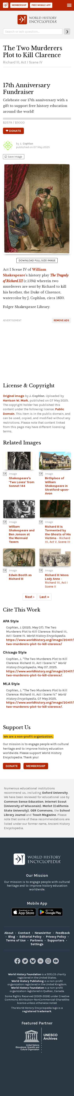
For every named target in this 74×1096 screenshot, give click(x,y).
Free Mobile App (41, 5)
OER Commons (41, 810)
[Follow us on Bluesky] (33, 963)
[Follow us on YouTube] (56, 963)
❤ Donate (13, 131)
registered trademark (36, 1011)
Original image (13, 396)
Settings (37, 944)
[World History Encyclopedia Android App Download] (50, 912)
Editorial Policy (30, 936)
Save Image (13, 157)
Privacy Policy (56, 936)
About (8, 933)
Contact (24, 933)
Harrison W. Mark (15, 400)
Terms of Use (16, 940)
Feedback (63, 933)
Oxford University (55, 793)
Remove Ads (61, 320)
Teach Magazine (44, 815)
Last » (44, 597)
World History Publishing (27, 981)
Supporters (55, 940)
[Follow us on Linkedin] (40, 963)
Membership (19, 5)
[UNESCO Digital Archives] (37, 1040)
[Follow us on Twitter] (25, 963)
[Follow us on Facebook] (17, 963)
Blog (11, 936)
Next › (29, 597)
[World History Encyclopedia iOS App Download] (23, 912)
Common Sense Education (23, 801)
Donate (12, 766)
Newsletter (43, 933)
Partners (36, 940)
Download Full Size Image (37, 260)
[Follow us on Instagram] (48, 963)
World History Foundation (24, 974)
